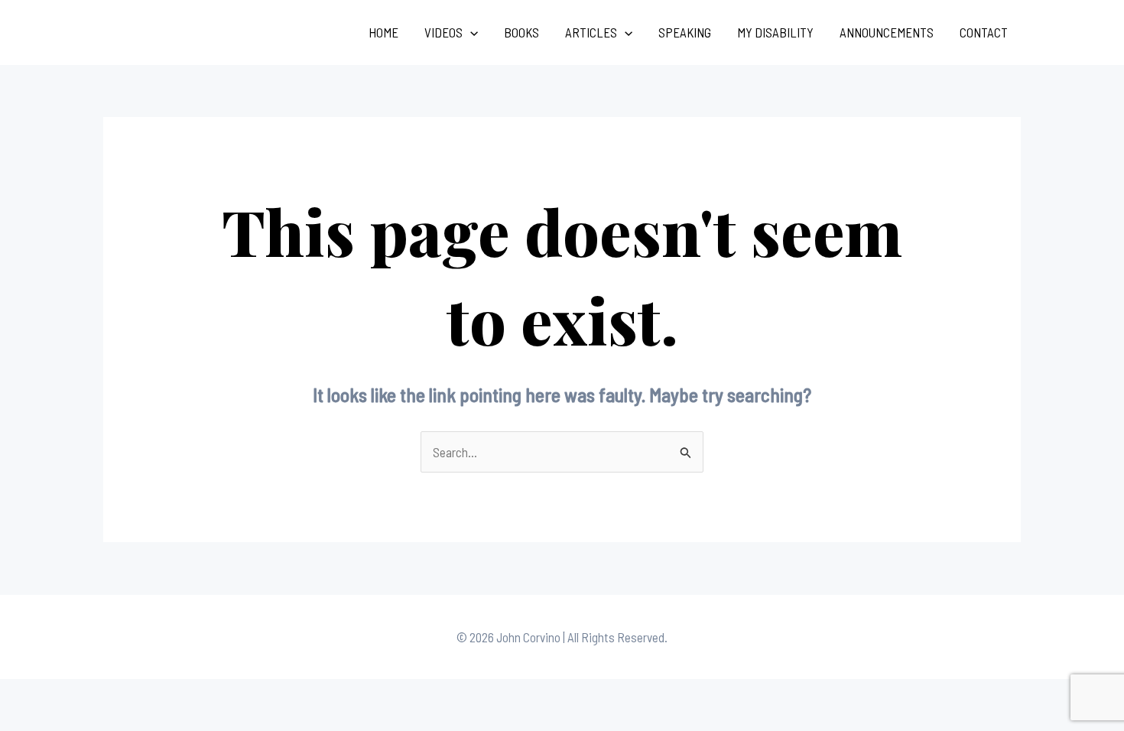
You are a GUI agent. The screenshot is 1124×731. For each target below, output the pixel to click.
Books (521, 32)
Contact (984, 32)
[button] (470, 32)
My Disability (775, 32)
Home (383, 32)
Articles (591, 32)
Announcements (887, 32)
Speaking (684, 32)
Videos (443, 32)
